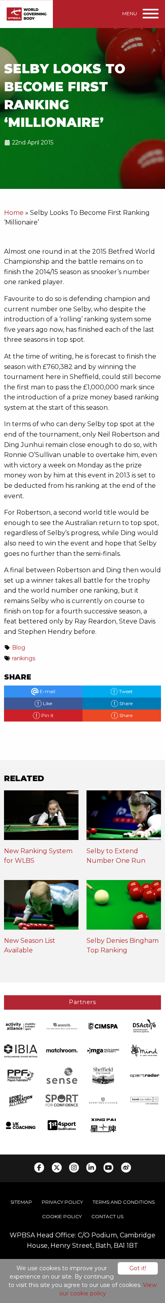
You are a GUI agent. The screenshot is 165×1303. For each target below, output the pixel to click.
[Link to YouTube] (108, 1168)
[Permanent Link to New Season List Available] (41, 908)
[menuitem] (21, 1202)
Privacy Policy (62, 1202)
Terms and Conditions (124, 1202)
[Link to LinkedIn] (91, 1168)
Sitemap (21, 1202)
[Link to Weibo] (126, 1168)
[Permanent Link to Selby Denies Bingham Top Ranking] (124, 908)
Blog (18, 647)
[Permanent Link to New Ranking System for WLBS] (41, 818)
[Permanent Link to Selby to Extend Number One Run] (124, 818)
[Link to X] (56, 1168)
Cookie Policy (62, 1216)
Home (14, 212)
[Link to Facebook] (39, 1168)
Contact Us (107, 1216)
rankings (23, 658)
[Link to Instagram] (74, 1168)
